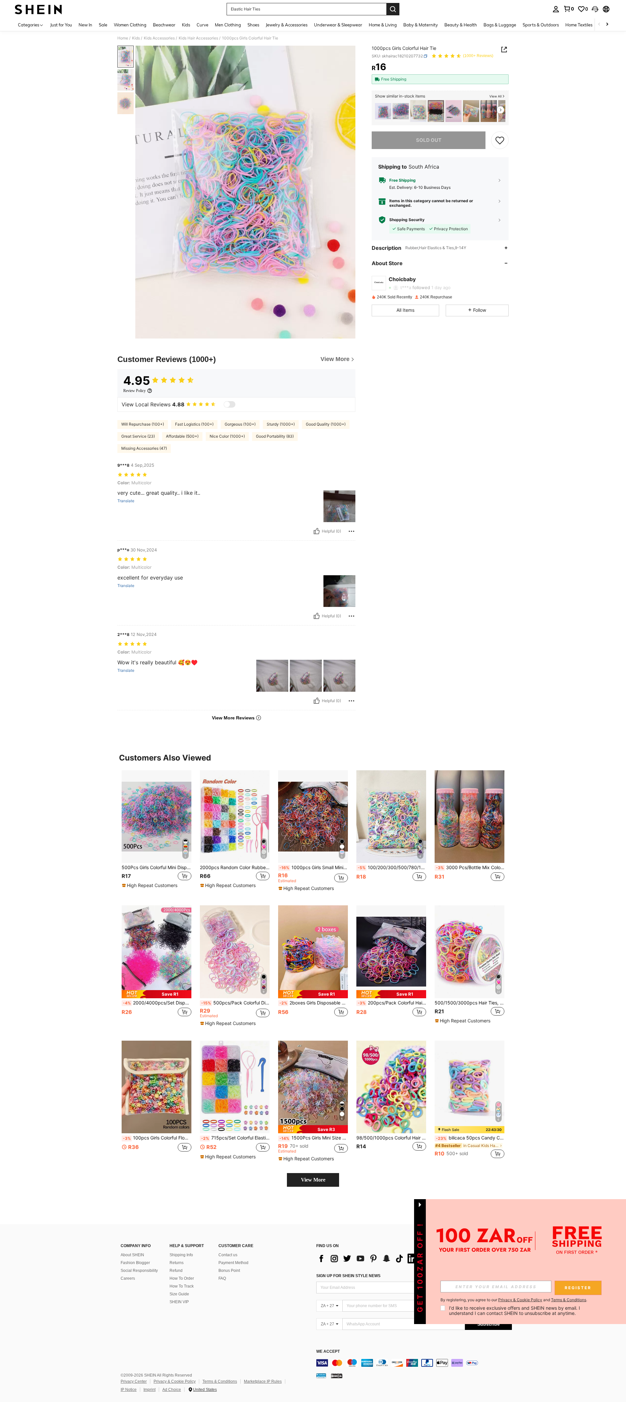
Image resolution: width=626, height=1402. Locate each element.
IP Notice (129, 1389)
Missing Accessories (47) (144, 448)
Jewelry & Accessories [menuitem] (286, 24)
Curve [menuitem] (202, 24)
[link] (568, 9)
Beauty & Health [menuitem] (460, 24)
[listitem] (383, 111)
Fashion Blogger (135, 1262)
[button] (595, 9)
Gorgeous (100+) (240, 424)
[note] (150, 885)
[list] (368, 1258)
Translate (125, 501)
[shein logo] (38, 9)
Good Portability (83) (275, 436)
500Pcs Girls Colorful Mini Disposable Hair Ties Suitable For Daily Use (156, 867)
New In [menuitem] (85, 24)
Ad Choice (171, 1389)
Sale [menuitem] (103, 24)
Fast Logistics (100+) (194, 424)
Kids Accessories (159, 38)
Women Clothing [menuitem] (130, 24)
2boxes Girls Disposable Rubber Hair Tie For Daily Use (313, 1002)
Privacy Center (134, 1381)
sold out (428, 140)
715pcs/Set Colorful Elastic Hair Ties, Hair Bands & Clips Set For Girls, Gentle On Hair (235, 1137)
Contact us (227, 1255)
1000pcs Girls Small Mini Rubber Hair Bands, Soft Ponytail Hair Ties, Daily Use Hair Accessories (313, 867)
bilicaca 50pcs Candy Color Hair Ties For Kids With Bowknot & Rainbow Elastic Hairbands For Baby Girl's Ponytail (470, 1137)
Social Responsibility (139, 1270)
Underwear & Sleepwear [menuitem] (338, 24)
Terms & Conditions (219, 1381)
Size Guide (179, 1294)
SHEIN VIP (179, 1302)
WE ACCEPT (328, 1351)
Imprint (149, 1389)
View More (313, 1180)
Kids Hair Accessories (198, 38)
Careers (128, 1278)
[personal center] (556, 9)
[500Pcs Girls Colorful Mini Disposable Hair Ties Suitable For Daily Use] (401, 111)
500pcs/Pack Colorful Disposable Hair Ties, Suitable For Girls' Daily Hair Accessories (235, 1002)
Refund (176, 1270)
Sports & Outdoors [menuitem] (541, 24)
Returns (177, 1262)
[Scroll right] (607, 24)
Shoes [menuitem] (253, 24)
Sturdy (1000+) (281, 424)
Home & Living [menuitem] (383, 24)
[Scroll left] (599, 24)
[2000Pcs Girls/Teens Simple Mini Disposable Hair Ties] (453, 111)
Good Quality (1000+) (326, 424)
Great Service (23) (138, 436)
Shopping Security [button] (407, 220)
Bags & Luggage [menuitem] (500, 24)
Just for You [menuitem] (61, 24)
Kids (136, 38)
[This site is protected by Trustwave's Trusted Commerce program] (321, 1375)
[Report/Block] (351, 531)
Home (122, 38)
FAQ (222, 1278)
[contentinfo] (414, 1363)
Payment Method (233, 1262)
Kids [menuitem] (186, 24)
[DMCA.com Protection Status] (336, 1375)
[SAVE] (500, 140)
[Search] (392, 9)
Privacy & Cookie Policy (175, 1381)
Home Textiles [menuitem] (578, 24)
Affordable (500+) (182, 436)
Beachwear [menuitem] (164, 24)
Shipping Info (181, 1255)
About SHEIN (132, 1255)
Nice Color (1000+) (227, 436)
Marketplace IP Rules (263, 1381)
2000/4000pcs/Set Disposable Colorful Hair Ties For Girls (157, 1002)
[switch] (229, 404)
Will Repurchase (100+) (142, 424)
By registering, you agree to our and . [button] (513, 1300)
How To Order (182, 1278)
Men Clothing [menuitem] (228, 24)
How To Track (182, 1286)
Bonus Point (229, 1270)
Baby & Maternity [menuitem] (420, 24)
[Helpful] (316, 531)
